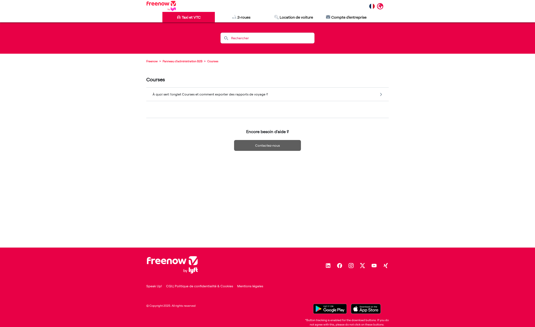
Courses (212, 61)
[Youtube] (374, 265)
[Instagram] (351, 265)
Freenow (152, 61)
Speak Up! (154, 286)
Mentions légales (250, 286)
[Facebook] (339, 265)
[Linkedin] (328, 265)
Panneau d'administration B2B (183, 61)
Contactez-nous (267, 145)
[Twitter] (362, 265)
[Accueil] (161, 6)
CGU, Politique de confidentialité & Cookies (199, 286)
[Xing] (385, 265)
